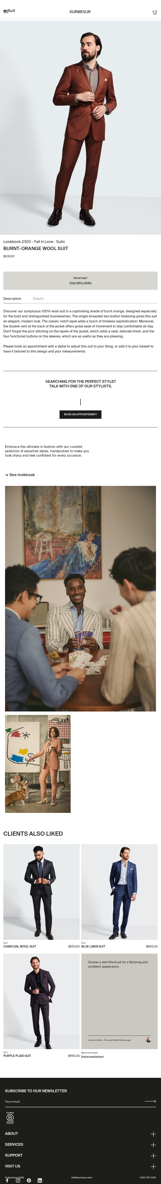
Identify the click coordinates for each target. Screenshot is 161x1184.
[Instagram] (21, 1180)
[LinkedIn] (43, 1180)
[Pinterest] (32, 1180)
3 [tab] (76, 229)
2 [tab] (72, 229)
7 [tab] (93, 229)
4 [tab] (80, 229)
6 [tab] (89, 229)
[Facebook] (10, 1180)
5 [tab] (84, 229)
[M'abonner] (150, 1101)
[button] (12, 299)
